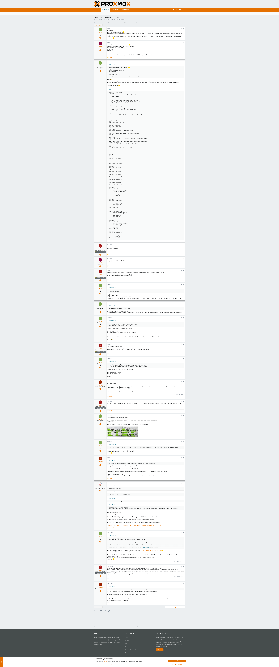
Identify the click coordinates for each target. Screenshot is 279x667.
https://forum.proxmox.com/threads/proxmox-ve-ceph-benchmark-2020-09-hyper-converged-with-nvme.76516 (135, 525)
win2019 (118, 19)
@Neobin (159, 550)
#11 (183, 358)
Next (100, 25)
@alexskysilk (153, 550)
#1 (183, 28)
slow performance (111, 19)
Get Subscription (129, 640)
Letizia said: (111, 460)
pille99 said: (111, 64)
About (126, 652)
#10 (183, 344)
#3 (183, 62)
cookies (105, 661)
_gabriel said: (111, 287)
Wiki (126, 643)
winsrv (122, 19)
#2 (183, 42)
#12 (183, 381)
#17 (183, 483)
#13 (183, 401)
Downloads (128, 646)
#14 (183, 415)
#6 (183, 270)
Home (126, 637)
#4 (183, 245)
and (113, 528)
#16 (183, 457)
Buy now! (160, 649)
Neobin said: (111, 535)
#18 (183, 532)
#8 (183, 303)
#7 (183, 284)
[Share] (182, 28)
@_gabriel (114, 450)
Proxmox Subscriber (101, 252)
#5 (183, 258)
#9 (183, 317)
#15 (183, 441)
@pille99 (148, 550)
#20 (183, 583)
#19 (183, 566)
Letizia (96, 19)
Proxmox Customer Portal (131, 649)
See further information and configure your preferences (109, 664)
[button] (120, 9)
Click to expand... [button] (145, 547)
